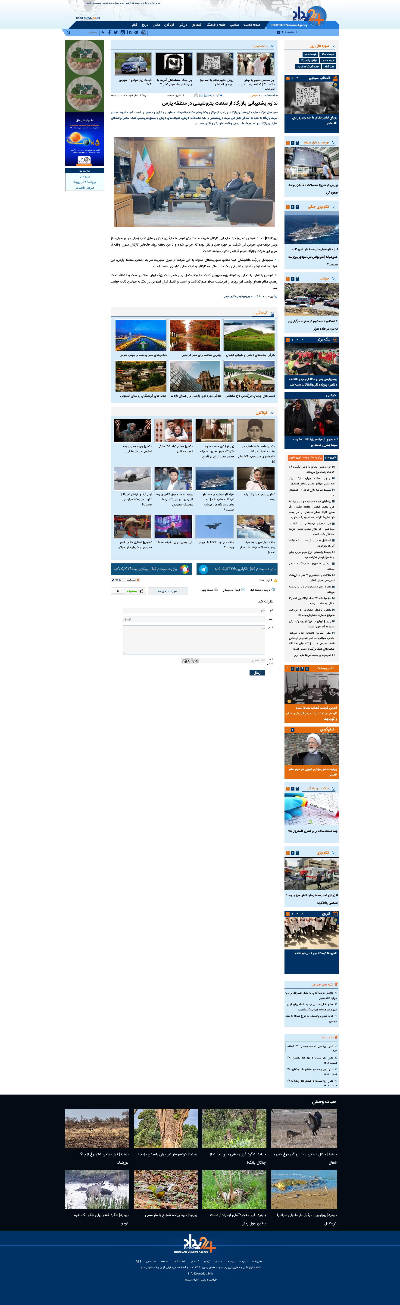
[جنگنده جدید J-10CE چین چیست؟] (214, 527)
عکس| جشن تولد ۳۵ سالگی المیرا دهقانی (175, 449)
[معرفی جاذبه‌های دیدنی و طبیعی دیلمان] (249, 335)
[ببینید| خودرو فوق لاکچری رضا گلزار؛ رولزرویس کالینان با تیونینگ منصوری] (173, 479)
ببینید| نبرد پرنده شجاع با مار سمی (171, 1215)
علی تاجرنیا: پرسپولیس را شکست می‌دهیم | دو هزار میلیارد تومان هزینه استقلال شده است (311, 529)
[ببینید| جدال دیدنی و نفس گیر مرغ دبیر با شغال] (304, 1128)
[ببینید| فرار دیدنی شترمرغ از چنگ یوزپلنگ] (97, 1128)
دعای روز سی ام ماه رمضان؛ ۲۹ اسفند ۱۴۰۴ (312, 1049)
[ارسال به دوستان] (201, 95)
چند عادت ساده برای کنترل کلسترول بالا (313, 831)
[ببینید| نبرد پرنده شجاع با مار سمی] (166, 1189)
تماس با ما (155, 3)
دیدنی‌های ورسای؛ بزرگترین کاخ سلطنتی (250, 395)
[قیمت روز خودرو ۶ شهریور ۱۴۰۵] (133, 64)
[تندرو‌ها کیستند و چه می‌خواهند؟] (311, 933)
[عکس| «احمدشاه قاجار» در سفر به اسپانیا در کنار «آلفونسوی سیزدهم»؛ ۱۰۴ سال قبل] (256, 431)
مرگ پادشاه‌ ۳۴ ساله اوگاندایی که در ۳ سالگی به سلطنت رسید (311, 601)
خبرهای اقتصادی (85, 188)
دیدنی (331, 395)
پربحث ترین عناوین (299, 458)
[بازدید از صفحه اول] (273, 589)
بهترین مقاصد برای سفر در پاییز (201, 355)
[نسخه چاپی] (196, 95)
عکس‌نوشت (325, 668)
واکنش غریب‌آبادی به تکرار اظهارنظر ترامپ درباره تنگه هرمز (311, 996)
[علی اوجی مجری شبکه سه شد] (173, 527)
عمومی (254, 95)
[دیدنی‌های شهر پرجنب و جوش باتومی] (141, 335)
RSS (138, 1262)
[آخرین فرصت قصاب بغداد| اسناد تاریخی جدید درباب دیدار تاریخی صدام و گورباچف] (311, 688)
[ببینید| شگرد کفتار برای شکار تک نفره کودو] (97, 1189)
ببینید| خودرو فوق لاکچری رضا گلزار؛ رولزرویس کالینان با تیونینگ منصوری (174, 499)
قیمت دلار (310, 54)
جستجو (218, 1262)
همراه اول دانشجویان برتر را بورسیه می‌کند (311, 589)
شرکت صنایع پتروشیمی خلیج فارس (242, 297)
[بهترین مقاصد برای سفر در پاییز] (195, 335)
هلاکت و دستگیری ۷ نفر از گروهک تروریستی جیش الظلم (311, 578)
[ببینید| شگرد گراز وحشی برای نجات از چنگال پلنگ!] (234, 1128)
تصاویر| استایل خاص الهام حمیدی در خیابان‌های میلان (135, 545)
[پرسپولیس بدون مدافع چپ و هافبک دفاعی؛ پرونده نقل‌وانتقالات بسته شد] (311, 359)
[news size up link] (221, 95)
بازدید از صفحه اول (260, 590)
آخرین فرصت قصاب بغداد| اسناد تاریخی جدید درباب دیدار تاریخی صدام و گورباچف (311, 713)
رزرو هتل (85, 176)
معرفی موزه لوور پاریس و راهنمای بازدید (196, 395)
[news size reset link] (215, 95)
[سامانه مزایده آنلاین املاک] (84, 94)
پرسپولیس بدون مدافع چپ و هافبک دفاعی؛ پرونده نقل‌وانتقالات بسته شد (313, 382)
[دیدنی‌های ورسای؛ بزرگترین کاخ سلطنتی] (249, 376)
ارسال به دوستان (231, 590)
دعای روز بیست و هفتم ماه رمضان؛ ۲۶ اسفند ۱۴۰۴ (312, 1084)
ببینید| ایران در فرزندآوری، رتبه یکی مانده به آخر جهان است (311, 624)
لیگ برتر (324, 340)
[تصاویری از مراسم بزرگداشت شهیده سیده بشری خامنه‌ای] (311, 417)
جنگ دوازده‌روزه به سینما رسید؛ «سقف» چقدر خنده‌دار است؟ (257, 547)
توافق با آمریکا (309, 60)
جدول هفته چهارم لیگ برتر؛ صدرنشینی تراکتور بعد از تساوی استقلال (311, 481)
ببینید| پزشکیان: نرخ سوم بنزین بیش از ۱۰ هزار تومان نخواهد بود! (311, 555)
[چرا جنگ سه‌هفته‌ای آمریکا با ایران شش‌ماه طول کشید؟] (174, 64)
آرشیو (128, 3)
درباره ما (145, 3)
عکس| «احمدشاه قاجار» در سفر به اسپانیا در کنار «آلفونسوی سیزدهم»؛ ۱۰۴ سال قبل (256, 454)
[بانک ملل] (84, 139)
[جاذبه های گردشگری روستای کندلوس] (141, 376)
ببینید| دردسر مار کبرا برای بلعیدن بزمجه (167, 1154)
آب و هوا (120, 3)
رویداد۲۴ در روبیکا (84, 182)
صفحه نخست (270, 95)
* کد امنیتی (270, 661)
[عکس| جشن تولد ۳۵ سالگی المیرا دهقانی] (173, 431)
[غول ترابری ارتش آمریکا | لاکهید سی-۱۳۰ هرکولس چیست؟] (132, 479)
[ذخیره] (205, 95)
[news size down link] (210, 95)
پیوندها (136, 3)
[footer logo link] (195, 1246)
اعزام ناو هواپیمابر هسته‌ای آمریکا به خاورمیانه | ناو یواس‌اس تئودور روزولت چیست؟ (218, 502)
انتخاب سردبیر (319, 78)
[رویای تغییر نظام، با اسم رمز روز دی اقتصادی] (215, 64)
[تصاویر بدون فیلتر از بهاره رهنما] (256, 479)
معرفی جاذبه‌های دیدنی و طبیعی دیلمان (250, 355)
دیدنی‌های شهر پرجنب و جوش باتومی (143, 355)
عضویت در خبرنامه (168, 591)
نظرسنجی (96, 3)
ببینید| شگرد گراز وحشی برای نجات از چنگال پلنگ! (238, 1158)
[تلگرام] (237, 569)
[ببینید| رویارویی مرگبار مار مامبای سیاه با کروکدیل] (304, 1189)
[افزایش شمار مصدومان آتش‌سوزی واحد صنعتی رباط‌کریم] (311, 873)
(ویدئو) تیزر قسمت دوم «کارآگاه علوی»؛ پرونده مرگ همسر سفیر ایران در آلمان (217, 451)
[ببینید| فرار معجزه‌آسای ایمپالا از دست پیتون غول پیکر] (234, 1189)
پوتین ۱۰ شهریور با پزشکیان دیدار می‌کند (311, 566)
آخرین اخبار (330, 458)
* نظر (270, 628)
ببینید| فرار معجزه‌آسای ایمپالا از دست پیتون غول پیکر (238, 1219)
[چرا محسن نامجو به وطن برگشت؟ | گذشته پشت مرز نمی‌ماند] (256, 64)
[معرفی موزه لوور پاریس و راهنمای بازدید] (195, 376)
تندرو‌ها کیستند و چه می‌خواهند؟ (316, 953)
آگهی (88, 3)
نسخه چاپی (207, 590)
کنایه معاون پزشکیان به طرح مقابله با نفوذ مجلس (311, 1019)
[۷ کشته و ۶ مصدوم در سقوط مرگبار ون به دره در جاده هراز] (311, 299)
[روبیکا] (151, 569)
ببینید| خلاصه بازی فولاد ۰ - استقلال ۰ (311, 493)
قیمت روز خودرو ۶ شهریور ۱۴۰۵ (135, 82)
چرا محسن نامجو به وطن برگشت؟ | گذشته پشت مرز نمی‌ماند (258, 84)
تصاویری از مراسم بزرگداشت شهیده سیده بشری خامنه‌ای (315, 442)
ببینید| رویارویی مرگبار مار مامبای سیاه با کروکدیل (307, 1219)
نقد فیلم (329, 66)
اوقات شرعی (108, 3)
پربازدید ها (316, 458)
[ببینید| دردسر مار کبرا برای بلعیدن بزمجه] (166, 1128)
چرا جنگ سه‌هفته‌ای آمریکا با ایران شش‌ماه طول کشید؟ (175, 82)
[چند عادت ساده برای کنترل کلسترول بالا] (311, 809)
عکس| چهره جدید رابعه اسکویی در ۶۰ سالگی (137, 449)
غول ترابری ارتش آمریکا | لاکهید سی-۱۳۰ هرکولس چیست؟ (136, 499)
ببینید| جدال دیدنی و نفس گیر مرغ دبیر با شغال (305, 1158)
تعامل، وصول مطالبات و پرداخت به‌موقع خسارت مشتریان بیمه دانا (311, 613)
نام (271, 610)
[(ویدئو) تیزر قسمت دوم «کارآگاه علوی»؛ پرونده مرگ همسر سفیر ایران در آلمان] (214, 431)
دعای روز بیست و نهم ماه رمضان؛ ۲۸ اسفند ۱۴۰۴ (312, 1060)
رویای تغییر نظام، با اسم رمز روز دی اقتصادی (217, 82)
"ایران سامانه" (191, 1280)
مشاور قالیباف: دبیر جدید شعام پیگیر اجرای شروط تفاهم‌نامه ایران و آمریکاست (311, 1007)
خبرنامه (164, 1262)
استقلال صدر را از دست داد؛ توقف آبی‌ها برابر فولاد (311, 543)
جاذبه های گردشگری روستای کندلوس (143, 395)
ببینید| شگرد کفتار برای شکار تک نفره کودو (101, 1219)
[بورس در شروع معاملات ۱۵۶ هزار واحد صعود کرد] (311, 163)
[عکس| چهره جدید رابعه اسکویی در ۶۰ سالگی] (132, 431)
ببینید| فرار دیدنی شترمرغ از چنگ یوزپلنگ (103, 1158)
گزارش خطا (265, 580)
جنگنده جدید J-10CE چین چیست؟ (216, 545)
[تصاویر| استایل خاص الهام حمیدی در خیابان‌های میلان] (132, 527)
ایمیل (270, 619)
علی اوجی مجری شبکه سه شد (174, 542)
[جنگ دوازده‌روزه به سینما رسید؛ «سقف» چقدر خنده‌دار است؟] (256, 527)
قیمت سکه (328, 54)
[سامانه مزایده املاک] (84, 58)
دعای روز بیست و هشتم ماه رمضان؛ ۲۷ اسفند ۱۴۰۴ (312, 1072)
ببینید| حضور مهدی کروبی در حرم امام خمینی (313, 772)
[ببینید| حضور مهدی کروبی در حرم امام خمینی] (311, 749)
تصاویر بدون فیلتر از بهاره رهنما (259, 497)
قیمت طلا (328, 60)
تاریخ (326, 914)
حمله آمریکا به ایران (308, 66)
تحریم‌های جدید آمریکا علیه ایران (312, 655)
